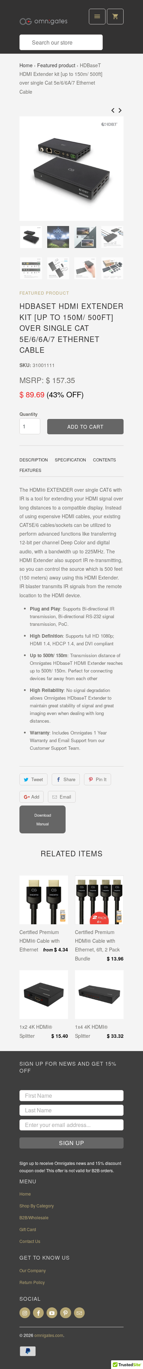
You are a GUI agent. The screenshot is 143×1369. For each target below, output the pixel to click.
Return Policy (32, 1282)
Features (30, 470)
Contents (104, 459)
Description (33, 459)
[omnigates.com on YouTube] (52, 1312)
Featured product (56, 65)
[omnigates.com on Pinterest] (65, 1312)
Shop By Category (36, 1205)
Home (26, 65)
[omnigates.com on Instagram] (24, 1312)
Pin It (101, 779)
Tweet (37, 779)
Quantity (28, 414)
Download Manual (42, 819)
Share (69, 779)
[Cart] (115, 16)
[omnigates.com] (47, 19)
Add (35, 796)
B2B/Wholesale (34, 1217)
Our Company (32, 1270)
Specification (70, 459)
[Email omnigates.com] (79, 1312)
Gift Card (27, 1229)
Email (65, 796)
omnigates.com (48, 1335)
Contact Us (29, 1241)
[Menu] (97, 16)
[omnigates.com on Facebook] (38, 1312)
